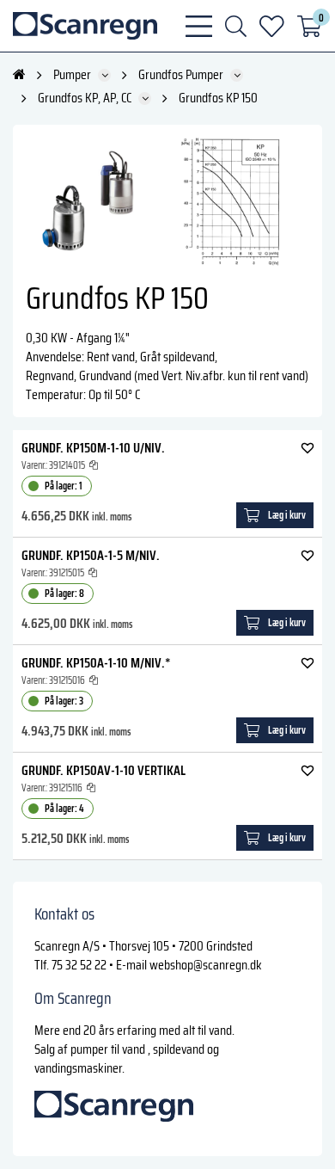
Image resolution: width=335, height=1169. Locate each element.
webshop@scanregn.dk (205, 964)
